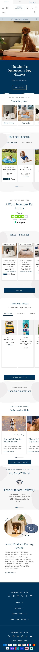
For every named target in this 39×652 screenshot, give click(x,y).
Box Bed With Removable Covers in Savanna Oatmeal (26, 264)
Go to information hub (19, 462)
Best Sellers (9, 123)
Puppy (32, 2)
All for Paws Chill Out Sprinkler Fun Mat (9, 170)
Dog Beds (26, 123)
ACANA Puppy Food (9, 339)
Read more (8, 451)
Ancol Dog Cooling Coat (25, 170)
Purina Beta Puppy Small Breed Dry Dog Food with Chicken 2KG (26, 342)
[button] (3, 8)
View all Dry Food (19, 377)
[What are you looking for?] (34, 12)
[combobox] (19, 12)
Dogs (6, 2)
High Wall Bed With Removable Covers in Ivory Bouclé (9, 264)
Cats (19, 2)
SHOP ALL (19, 290)
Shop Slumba (19, 87)
